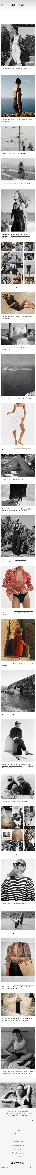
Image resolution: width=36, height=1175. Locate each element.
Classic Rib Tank (21, 68)
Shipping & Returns (18, 1145)
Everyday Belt (18, 987)
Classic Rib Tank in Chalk (25, 1071)
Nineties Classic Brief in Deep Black (18, 1073)
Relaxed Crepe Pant (15, 766)
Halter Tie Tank (21, 560)
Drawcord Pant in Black (10, 562)
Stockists (18, 1134)
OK (33, 1121)
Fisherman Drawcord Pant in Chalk (14, 70)
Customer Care (18, 1142)
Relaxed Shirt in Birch (10, 1020)
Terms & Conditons (18, 1153)
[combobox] (16, 1167)
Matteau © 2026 (18, 1157)
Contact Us (18, 1149)
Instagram (18, 1138)
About (18, 1130)
